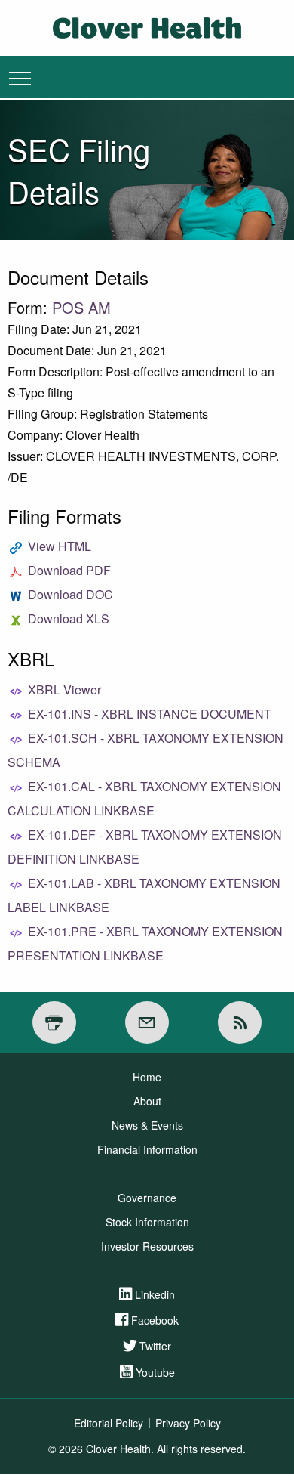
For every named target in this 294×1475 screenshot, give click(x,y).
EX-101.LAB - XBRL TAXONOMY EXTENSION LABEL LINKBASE (144, 895)
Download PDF (69, 570)
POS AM (81, 307)
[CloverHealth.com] (147, 26)
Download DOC (70, 594)
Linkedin (155, 1294)
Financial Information (147, 1149)
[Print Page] (54, 1022)
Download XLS (68, 618)
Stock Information (147, 1221)
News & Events (147, 1125)
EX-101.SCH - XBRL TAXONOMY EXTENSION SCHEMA (145, 750)
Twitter (155, 1345)
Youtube (155, 1372)
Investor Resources (147, 1246)
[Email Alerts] (147, 1022)
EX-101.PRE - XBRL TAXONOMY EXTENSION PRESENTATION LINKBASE (145, 943)
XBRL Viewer (64, 689)
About (147, 1101)
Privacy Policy (188, 1422)
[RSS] (240, 1022)
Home (147, 1076)
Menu (20, 78)
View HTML (59, 546)
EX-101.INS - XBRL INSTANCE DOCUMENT (149, 713)
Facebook (155, 1320)
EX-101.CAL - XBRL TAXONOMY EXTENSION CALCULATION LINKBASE (144, 798)
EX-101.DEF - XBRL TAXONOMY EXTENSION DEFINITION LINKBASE (145, 846)
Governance (147, 1197)
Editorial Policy (108, 1422)
